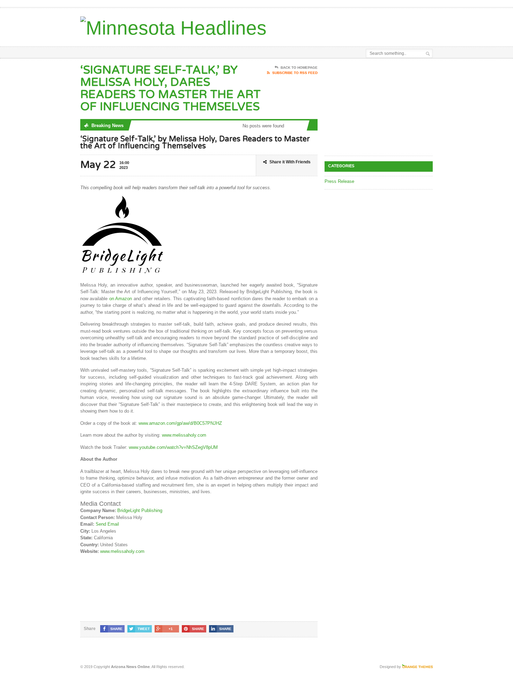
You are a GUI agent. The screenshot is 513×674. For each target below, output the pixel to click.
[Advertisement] (351, 25)
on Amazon (120, 298)
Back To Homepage (299, 67)
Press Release (339, 181)
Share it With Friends (290, 162)
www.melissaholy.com (184, 435)
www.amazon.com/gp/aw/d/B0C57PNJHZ (180, 423)
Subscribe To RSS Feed (295, 73)
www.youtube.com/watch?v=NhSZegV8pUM (172, 447)
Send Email (107, 524)
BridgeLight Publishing (139, 510)
